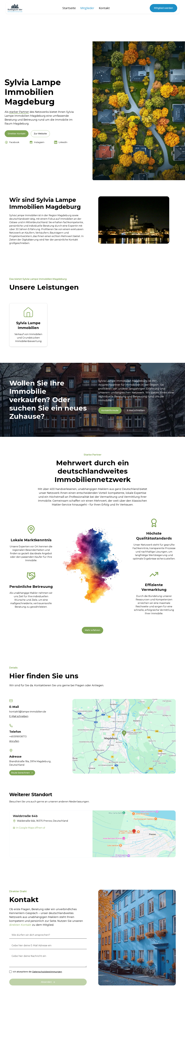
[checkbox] (10, 972)
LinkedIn (63, 142)
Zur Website (40, 133)
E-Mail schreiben (136, 410)
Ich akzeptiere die (37, 972)
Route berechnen (20, 772)
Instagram (39, 142)
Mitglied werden (163, 8)
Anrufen (14, 741)
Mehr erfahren (92, 630)
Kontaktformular (110, 410)
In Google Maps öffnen (29, 827)
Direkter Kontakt (16, 133)
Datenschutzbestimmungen (47, 971)
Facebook (14, 142)
